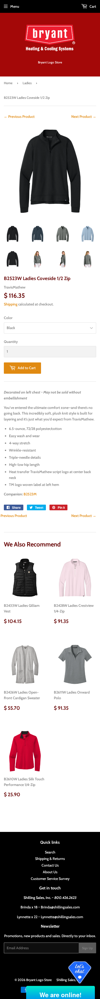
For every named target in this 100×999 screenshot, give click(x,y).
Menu (14, 6)
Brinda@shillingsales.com (60, 907)
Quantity (11, 341)
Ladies (27, 83)
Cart (92, 6)
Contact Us (50, 865)
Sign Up (87, 948)
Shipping (10, 304)
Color (8, 317)
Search (50, 852)
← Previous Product (19, 116)
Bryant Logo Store (39, 980)
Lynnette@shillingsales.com (62, 917)
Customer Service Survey (50, 878)
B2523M (30, 494)
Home (8, 83)
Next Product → (83, 116)
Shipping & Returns (50, 858)
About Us (50, 872)
